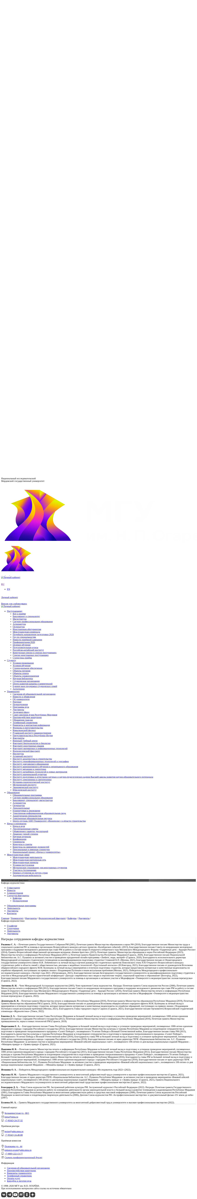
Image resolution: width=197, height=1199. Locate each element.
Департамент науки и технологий (29, 248)
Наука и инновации (16, 288)
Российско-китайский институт (28, 413)
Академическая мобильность (27, 340)
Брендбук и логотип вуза (19, 1181)
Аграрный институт (23, 167)
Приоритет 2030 (15, 133)
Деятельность (13, 908)
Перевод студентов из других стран (30, 337)
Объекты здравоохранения (26, 358)
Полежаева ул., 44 (10, 449)
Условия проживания (23, 345)
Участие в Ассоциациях (24, 335)
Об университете (21, 107)
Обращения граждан (23, 125)
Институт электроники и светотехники (32, 190)
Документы (18, 114)
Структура (18, 109)
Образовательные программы (27, 259)
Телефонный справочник (25, 127)
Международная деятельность (27, 322)
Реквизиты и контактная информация (31, 130)
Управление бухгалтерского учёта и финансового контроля (42, 246)
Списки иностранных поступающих (31, 418)
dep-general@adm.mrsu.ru (13, 434)
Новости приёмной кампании (27, 403)
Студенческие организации (26, 363)
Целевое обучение (22, 408)
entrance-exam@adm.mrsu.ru (14, 454)
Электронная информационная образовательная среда (39, 277)
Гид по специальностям (24, 400)
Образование (13, 256)
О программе (19, 135)
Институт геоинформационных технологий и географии (41, 172)
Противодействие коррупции (27, 122)
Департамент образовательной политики (33, 235)
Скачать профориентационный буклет (23, 1157)
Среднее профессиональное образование (33, 261)
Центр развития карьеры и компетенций (32, 366)
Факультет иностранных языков (28, 211)
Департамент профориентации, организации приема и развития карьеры (49, 233)
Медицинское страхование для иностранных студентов (40, 332)
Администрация (15, 893)
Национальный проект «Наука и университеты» (36, 316)
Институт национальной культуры (30, 185)
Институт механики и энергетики (29, 180)
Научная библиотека (23, 361)
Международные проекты (25, 327)
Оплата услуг (13, 1178)
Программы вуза (21, 112)
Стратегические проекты (25, 141)
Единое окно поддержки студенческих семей (35, 369)
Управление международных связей (30, 240)
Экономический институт (25, 198)
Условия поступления (23, 329)
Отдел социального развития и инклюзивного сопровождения (43, 243)
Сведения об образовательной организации (34, 101)
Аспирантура (19, 267)
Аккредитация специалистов (27, 280)
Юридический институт (24, 201)
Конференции (19, 303)
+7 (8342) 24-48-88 (14, 1135)
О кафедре (12, 926)
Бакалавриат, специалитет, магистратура (33, 264)
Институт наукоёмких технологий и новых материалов (40, 183)
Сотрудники (13, 928)
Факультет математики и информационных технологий (40, 214)
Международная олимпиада (26, 395)
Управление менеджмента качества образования (36, 238)
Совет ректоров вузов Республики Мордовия (35, 120)
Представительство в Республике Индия (33, 227)
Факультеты (13, 204)
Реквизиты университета (19, 1173)
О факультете (13, 888)
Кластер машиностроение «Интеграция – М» (35, 151)
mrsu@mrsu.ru (11, 1117)
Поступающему (14, 374)
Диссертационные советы (25, 293)
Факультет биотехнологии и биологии (31, 209)
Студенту (11, 343)
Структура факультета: (18, 895)
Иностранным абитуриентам (27, 392)
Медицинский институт (24, 196)
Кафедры (17, 898)
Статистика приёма (22, 421)
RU (2, 91)
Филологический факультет (26, 217)
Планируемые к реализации (26, 274)
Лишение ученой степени (25, 298)
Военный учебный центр (25, 206)
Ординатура (19, 269)
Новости (17, 138)
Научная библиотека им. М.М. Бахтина (32, 253)
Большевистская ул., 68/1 (13, 429)
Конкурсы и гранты (22, 308)
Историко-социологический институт (31, 193)
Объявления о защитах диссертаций (30, 295)
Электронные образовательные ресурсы (32, 282)
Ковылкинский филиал (24, 222)
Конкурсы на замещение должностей (31, 311)
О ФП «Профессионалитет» (26, 149)
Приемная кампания (23, 154)
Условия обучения (21, 348)
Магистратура (20, 382)
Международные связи (18, 319)
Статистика (18, 156)
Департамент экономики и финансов (31, 251)
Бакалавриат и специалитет (26, 379)
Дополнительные (21, 272)
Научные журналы (22, 301)
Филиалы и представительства (22, 219)
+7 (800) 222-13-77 (10, 460)
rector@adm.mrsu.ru (14, 1131)
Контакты (12, 913)
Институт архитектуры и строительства (32, 170)
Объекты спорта (21, 356)
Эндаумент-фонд (21, 117)
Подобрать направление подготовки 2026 (33, 397)
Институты (12, 164)
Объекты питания (21, 353)
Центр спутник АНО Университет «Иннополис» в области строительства (49, 285)
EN (2, 94)
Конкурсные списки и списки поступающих (35, 415)
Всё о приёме (19, 377)
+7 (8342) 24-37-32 (10, 440)
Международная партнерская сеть (29, 324)
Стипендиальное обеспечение (27, 350)
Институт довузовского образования (31, 175)
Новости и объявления (24, 104)
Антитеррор (19, 371)
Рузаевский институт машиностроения (32, 225)
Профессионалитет (16, 146)
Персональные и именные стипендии (31, 314)
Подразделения (14, 230)
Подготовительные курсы (25, 410)
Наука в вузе (19, 290)
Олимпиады (19, 306)
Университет (13, 99)
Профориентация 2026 (24, 405)
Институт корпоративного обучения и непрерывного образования (45, 177)
